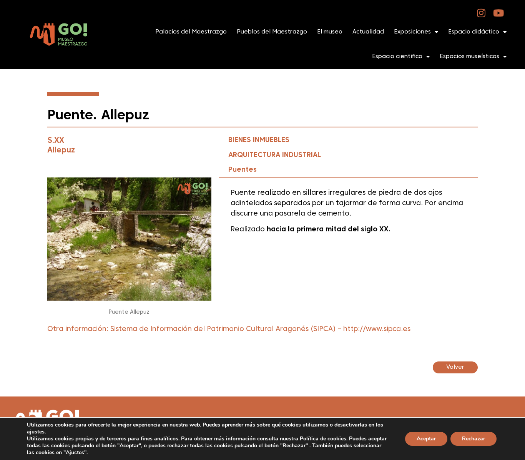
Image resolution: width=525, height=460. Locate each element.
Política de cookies (323, 438)
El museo (329, 32)
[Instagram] (481, 13)
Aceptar (426, 438)
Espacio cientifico (397, 56)
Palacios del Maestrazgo (191, 32)
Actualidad (368, 32)
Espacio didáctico (473, 32)
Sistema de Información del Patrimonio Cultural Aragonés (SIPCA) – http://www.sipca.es (260, 329)
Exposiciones (412, 32)
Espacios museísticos (469, 56)
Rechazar (473, 438)
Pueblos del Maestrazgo (272, 32)
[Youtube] (498, 13)
